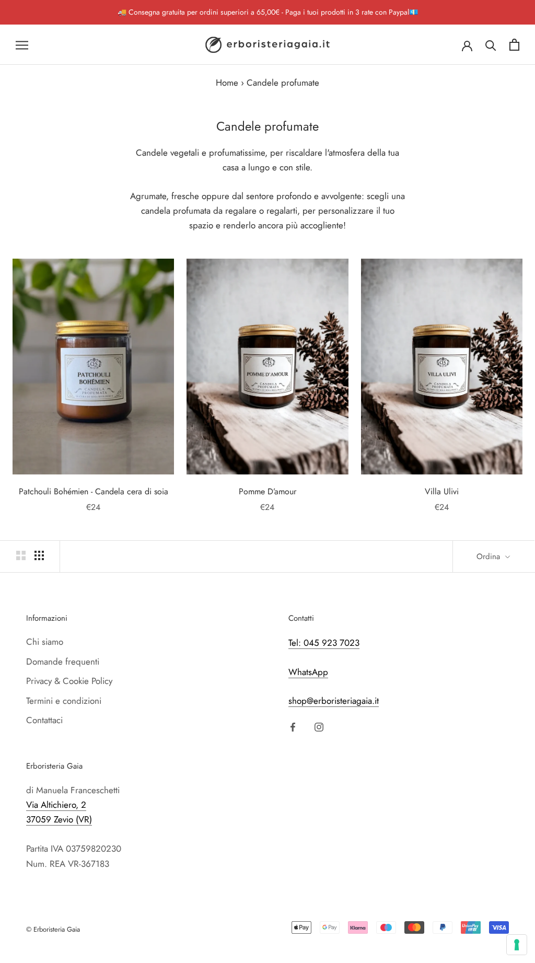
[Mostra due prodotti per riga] (21, 555)
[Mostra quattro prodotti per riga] (39, 555)
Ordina (489, 556)
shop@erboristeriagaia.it (333, 700)
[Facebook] (292, 725)
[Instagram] (319, 725)
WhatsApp (308, 672)
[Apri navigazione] (22, 45)
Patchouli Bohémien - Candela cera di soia (93, 491)
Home (227, 82)
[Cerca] (490, 44)
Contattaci (44, 720)
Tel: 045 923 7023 (323, 642)
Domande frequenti (62, 661)
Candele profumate (283, 82)
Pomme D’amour (267, 491)
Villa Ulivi (442, 491)
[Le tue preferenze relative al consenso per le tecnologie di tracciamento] (517, 945)
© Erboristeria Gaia (53, 929)
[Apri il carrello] (514, 45)
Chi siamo (44, 641)
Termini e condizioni (63, 700)
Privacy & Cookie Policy (69, 681)
